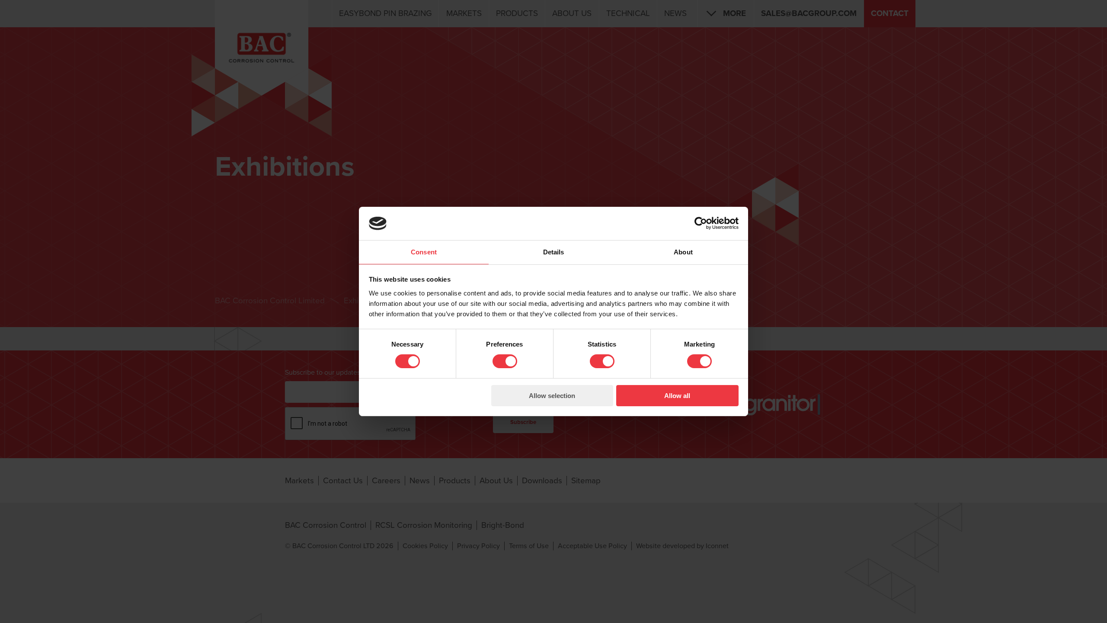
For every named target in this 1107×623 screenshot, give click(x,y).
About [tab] (683, 252)
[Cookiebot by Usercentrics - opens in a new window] (701, 223)
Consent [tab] (424, 252)
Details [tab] (553, 252)
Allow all (677, 395)
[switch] (505, 361)
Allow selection (552, 395)
